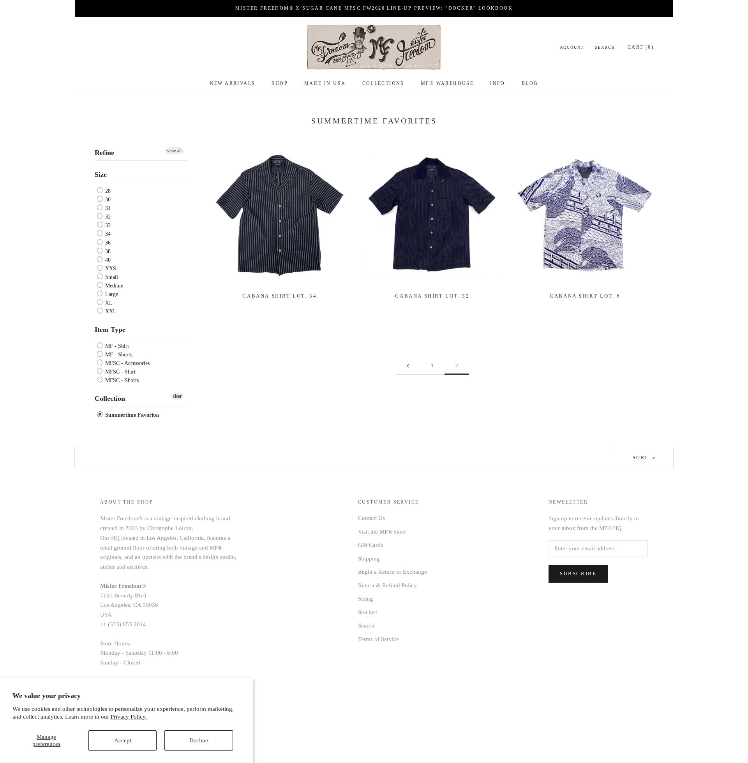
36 (107, 243)
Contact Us (371, 518)
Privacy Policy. (129, 717)
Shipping (369, 558)
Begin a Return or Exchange (392, 572)
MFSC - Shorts (121, 380)
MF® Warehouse (447, 83)
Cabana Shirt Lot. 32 (432, 296)
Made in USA (325, 83)
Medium (113, 286)
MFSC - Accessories (127, 363)
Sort (641, 457)
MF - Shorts (118, 355)
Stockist (367, 612)
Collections (383, 83)
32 (107, 217)
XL (108, 303)
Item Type (110, 329)
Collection (110, 398)
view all (174, 150)
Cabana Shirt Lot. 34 (279, 296)
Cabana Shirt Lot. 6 (585, 296)
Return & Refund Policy (387, 585)
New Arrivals (233, 83)
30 (107, 200)
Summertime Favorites (131, 415)
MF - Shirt (116, 346)
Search (605, 47)
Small (111, 277)
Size (101, 174)
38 (107, 251)
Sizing (365, 599)
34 (107, 234)
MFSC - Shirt (120, 372)
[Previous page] (408, 366)
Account (572, 47)
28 (107, 191)
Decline (198, 740)
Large (111, 294)
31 (107, 208)
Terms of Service (378, 639)
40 (107, 260)
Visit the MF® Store (382, 532)
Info (497, 83)
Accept (122, 740)
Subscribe (578, 573)
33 (107, 225)
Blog (530, 83)
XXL (110, 311)
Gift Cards (370, 545)
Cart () (641, 47)
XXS (110, 268)
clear (177, 396)
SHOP (280, 83)
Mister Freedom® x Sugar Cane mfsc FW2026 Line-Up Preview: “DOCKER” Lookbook (374, 8)
